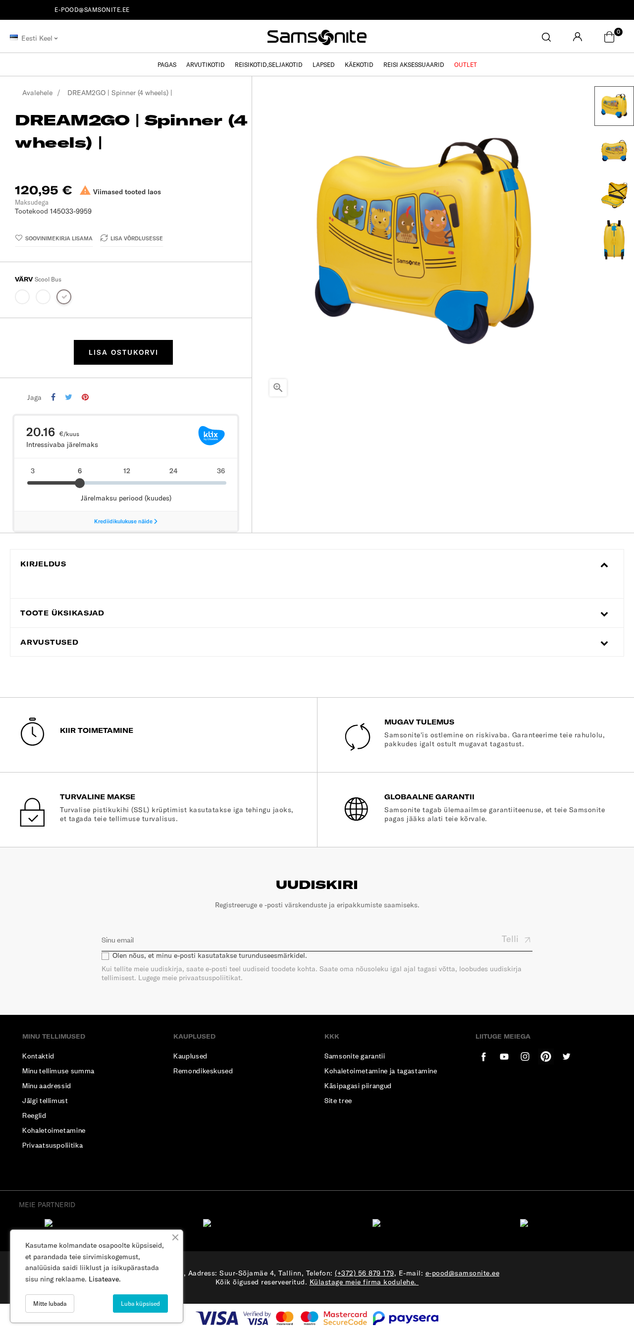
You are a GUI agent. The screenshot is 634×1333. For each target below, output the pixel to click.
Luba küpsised (140, 1303)
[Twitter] (504, 1057)
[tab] (317, 564)
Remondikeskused (203, 1070)
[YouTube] (525, 1057)
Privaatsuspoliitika (52, 1145)
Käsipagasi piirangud (358, 1085)
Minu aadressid (46, 1085)
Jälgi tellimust (45, 1100)
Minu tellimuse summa (58, 1070)
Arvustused (49, 642)
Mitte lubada (49, 1303)
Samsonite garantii (354, 1056)
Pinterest (85, 397)
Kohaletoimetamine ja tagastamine (380, 1070)
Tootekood (31, 211)
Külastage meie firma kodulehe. (364, 1281)
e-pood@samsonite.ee (92, 9)
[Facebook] (483, 1057)
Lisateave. (105, 1279)
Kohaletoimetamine (54, 1130)
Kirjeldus (43, 564)
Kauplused (190, 1056)
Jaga (53, 397)
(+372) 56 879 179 (364, 1273)
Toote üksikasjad (62, 613)
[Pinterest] (546, 1057)
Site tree (338, 1100)
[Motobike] (23, 298)
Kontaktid (38, 1056)
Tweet (68, 397)
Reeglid (34, 1115)
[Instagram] (567, 1057)
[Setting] (577, 37)
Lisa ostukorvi (123, 352)
